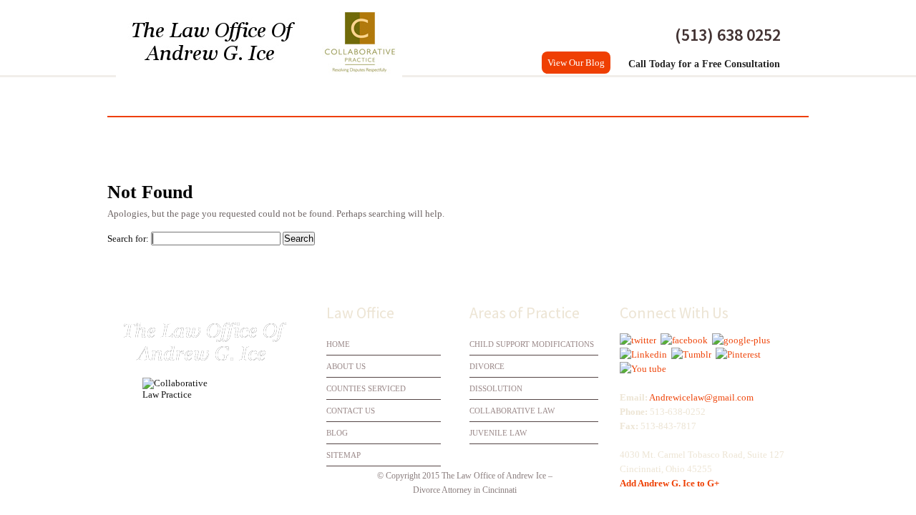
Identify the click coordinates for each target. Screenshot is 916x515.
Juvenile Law (498, 432)
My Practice (198, 96)
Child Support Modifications (531, 344)
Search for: (128, 238)
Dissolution (345, 96)
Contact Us (758, 96)
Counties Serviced (660, 96)
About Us (346, 366)
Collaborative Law (447, 96)
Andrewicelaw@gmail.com (701, 397)
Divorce (270, 96)
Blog (337, 432)
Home (132, 96)
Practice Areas (554, 96)
